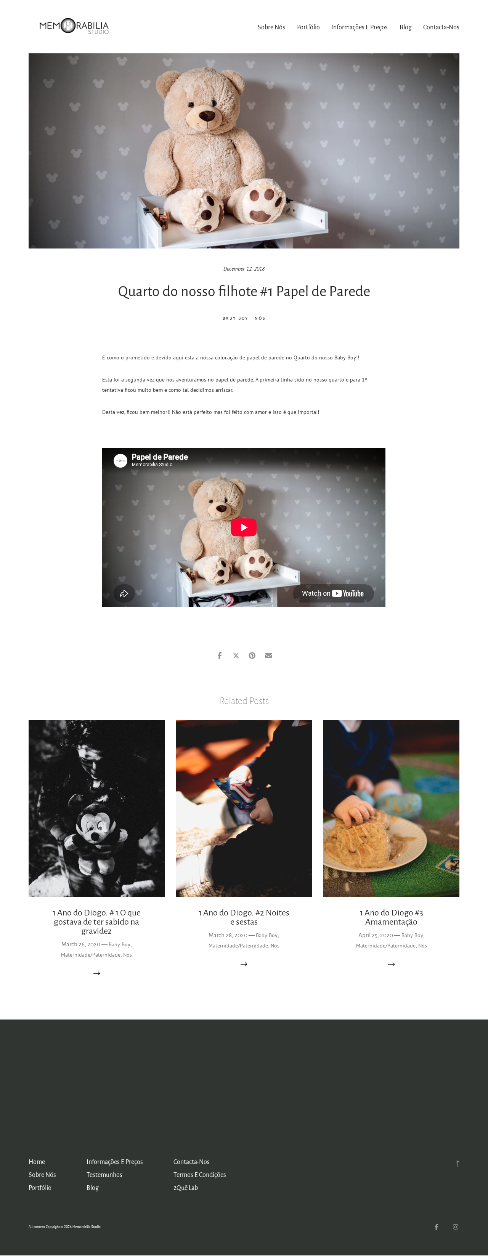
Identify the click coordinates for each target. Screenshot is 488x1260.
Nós (260, 318)
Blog (406, 27)
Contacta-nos (441, 27)
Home (37, 1162)
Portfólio (308, 27)
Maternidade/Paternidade (90, 954)
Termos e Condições (199, 1175)
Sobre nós (271, 27)
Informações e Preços (359, 27)
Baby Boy (236, 318)
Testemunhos (104, 1175)
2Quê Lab (185, 1188)
